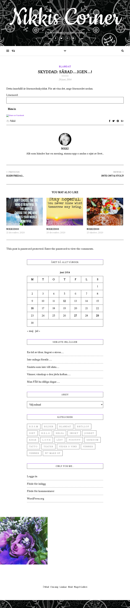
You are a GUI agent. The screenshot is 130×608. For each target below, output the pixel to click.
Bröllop (83, 426)
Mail (46, 586)
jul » (37, 330)
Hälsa (60, 433)
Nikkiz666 (12, 229)
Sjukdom (92, 440)
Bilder (48, 426)
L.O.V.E (46, 440)
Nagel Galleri (80, 586)
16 (32, 308)
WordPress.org (35, 498)
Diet (32, 433)
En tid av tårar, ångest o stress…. (45, 352)
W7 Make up (52, 453)
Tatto (33, 446)
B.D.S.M (33, 426)
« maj (30, 330)
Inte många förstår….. (39, 359)
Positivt (75, 440)
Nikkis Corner (65, 17)
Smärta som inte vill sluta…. (43, 367)
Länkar (63, 586)
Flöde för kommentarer (40, 491)
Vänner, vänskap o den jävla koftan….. (49, 374)
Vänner (88, 446)
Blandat (65, 66)
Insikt (74, 433)
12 (64, 300)
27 (75, 315)
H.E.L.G (45, 433)
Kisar (32, 440)
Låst (60, 440)
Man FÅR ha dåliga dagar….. (43, 381)
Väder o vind (68, 446)
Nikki (12, 120)
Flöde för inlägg (36, 483)
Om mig (54, 586)
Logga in (32, 476)
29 (97, 315)
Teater (48, 446)
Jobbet (89, 433)
